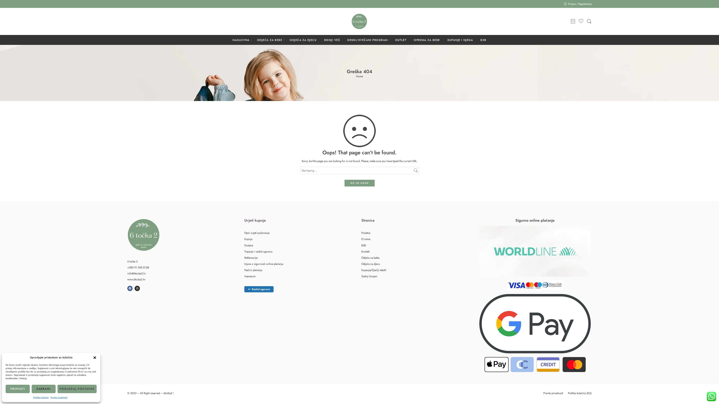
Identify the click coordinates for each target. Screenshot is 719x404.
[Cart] (573, 21)
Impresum (250, 276)
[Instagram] (137, 288)
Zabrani (43, 389)
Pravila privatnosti (59, 397)
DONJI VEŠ (332, 40)
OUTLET (400, 40)
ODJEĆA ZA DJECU (303, 40)
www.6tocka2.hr (136, 279)
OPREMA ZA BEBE (427, 40)
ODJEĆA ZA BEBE (269, 40)
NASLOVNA (241, 40)
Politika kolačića (41, 397)
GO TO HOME (359, 183)
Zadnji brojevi (369, 276)
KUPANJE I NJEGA (460, 40)
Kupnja (248, 239)
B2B (483, 40)
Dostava (248, 245)
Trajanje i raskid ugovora (258, 251)
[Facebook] (130, 288)
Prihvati (17, 389)
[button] (95, 357)
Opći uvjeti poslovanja (257, 233)
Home (359, 76)
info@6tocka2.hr (136, 273)
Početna (365, 233)
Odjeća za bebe (370, 258)
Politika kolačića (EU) (580, 393)
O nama (365, 239)
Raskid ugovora (259, 289)
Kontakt (365, 251)
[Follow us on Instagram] (137, 21)
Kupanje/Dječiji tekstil (373, 270)
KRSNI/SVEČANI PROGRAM (367, 40)
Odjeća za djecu (370, 264)
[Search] (589, 21)
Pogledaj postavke (77, 389)
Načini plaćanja (253, 270)
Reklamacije (251, 258)
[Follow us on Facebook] (129, 21)
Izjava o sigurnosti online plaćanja (263, 264)
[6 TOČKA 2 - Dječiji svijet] (359, 21)
